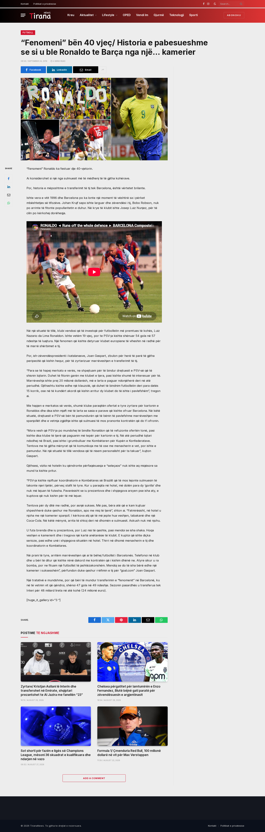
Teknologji (176, 15)
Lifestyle (108, 15)
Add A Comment (94, 778)
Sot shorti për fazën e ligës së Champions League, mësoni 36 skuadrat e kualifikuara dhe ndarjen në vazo (56, 755)
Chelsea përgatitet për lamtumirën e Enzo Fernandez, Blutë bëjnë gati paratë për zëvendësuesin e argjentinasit (128, 691)
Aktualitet (87, 15)
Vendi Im (142, 15)
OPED (127, 15)
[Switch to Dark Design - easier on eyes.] (215, 4)
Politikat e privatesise (44, 3)
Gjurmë (159, 15)
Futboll (28, 32)
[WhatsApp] (9, 203)
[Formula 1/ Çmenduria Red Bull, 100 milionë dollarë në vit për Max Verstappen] (132, 726)
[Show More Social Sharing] (102, 69)
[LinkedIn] (9, 187)
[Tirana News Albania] (40, 15)
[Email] (9, 195)
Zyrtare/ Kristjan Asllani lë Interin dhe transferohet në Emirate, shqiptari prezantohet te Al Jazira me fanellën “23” (52, 691)
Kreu (70, 15)
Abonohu (234, 15)
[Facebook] (9, 179)
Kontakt (25, 3)
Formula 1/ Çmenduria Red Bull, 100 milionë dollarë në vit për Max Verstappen (129, 753)
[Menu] (23, 15)
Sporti (193, 15)
